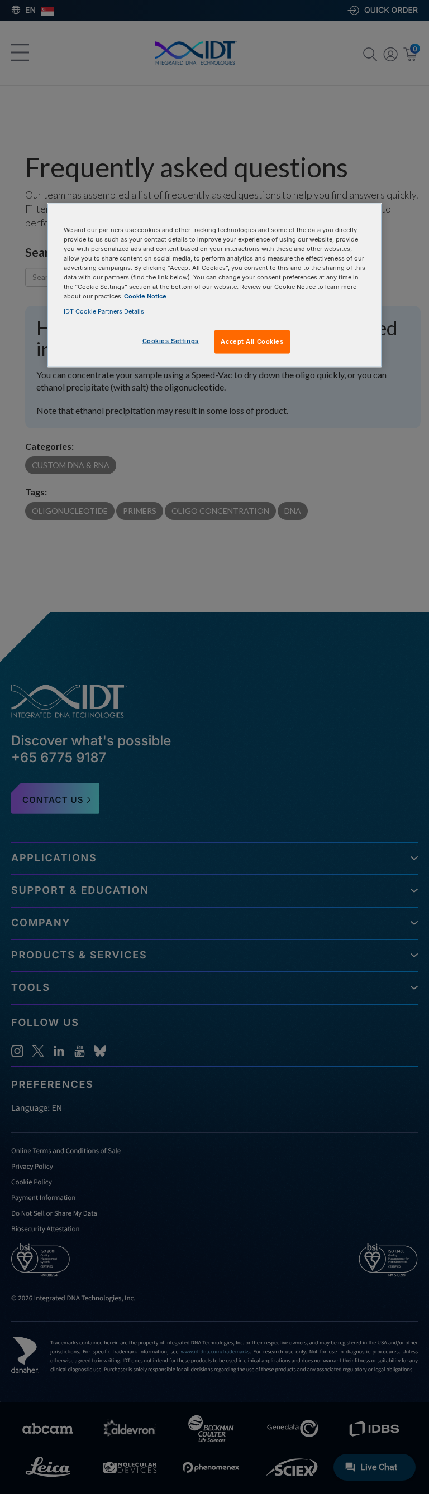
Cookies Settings (170, 341)
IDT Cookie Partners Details (104, 311)
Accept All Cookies (252, 341)
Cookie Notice (145, 296)
